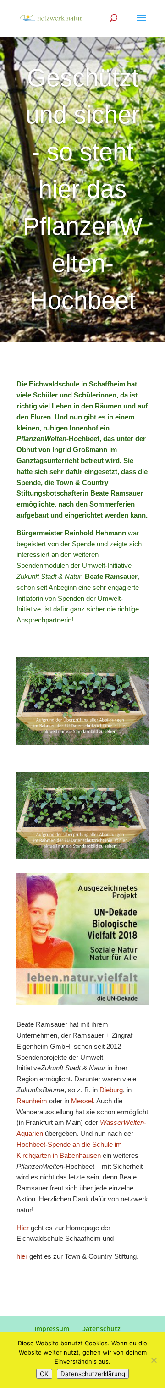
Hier (22, 1228)
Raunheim (32, 1101)
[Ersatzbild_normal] (82, 744)
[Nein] (153, 1360)
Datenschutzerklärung (92, 1373)
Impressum (51, 1328)
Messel (82, 1101)
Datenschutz (101, 1328)
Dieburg (111, 1090)
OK (44, 1373)
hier (22, 1256)
